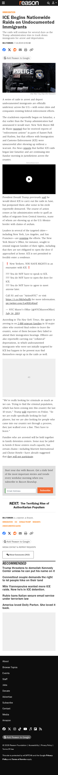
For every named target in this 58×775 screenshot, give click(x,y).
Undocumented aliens (11, 526)
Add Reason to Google (18, 58)
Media (5, 714)
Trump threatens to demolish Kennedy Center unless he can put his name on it (28, 569)
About (5, 661)
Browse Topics (9, 667)
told (24, 411)
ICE (16, 522)
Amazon (6, 720)
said (44, 197)
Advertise (7, 696)
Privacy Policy (46, 745)
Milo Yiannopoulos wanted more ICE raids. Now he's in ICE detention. (26, 587)
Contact (6, 708)
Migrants (37, 522)
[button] (54, 3)
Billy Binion (7, 43)
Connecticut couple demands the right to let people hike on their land (27, 578)
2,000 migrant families (30, 323)
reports (27, 148)
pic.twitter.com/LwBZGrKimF (22, 303)
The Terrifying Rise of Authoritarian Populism (29, 505)
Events (5, 673)
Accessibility (34, 745)
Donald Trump (25, 522)
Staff (4, 679)
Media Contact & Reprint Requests (19, 547)
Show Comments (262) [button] (19, 554)
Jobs (4, 684)
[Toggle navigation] (3, 3)
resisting (23, 238)
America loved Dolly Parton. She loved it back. (28, 606)
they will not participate (20, 456)
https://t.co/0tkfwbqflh (18, 299)
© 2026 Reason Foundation (14, 745)
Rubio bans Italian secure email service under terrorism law (28, 597)
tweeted (17, 128)
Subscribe (45, 490)
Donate (6, 690)
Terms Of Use (8, 749)
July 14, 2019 (13, 313)
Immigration (8, 12)
